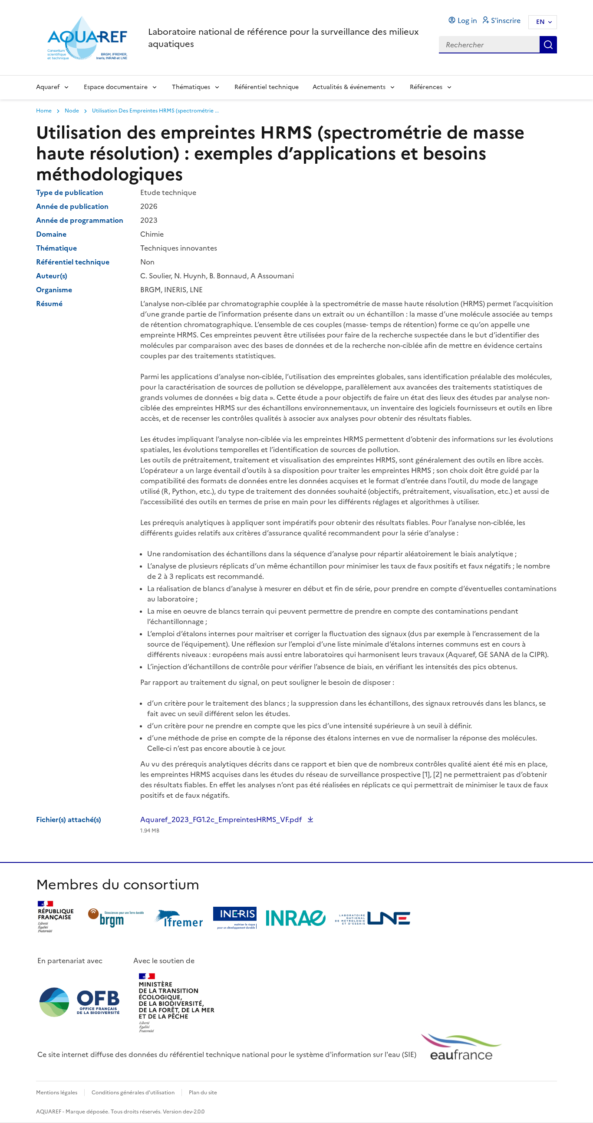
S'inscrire (506, 20)
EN (540, 21)
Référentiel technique (266, 87)
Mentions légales (56, 1093)
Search (548, 44)
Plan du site (203, 1093)
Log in (467, 20)
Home (44, 111)
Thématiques (191, 87)
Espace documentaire (116, 87)
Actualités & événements (349, 87)
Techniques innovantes (178, 248)
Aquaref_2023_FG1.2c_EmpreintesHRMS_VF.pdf (221, 824)
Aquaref (47, 87)
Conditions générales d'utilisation (133, 1093)
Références (426, 87)
